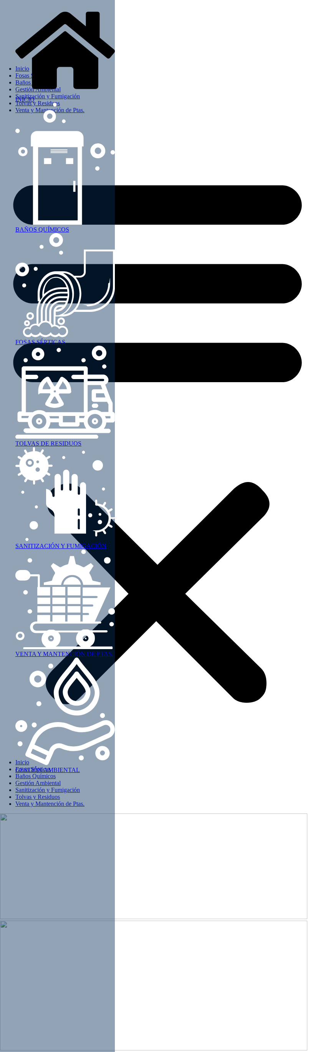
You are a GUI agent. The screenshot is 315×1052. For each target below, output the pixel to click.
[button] (157, 436)
